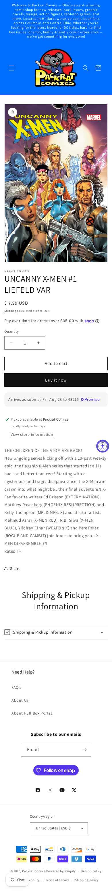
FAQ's (16, 687)
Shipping (10, 311)
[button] (11, 68)
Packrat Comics (34, 871)
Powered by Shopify (61, 871)
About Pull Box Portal (31, 713)
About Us (20, 700)
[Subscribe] (84, 749)
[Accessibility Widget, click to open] (102, 446)
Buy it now (56, 380)
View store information (32, 434)
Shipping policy (87, 880)
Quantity (11, 331)
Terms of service (57, 880)
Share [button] (15, 568)
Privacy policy (29, 880)
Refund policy (91, 871)
